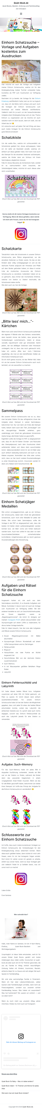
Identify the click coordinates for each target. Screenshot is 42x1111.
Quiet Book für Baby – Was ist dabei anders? (17, 1081)
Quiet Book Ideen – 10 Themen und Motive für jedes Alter (20, 1087)
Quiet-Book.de (21, 3)
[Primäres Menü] (21, 14)
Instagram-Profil (14, 620)
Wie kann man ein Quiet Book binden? (15, 1093)
